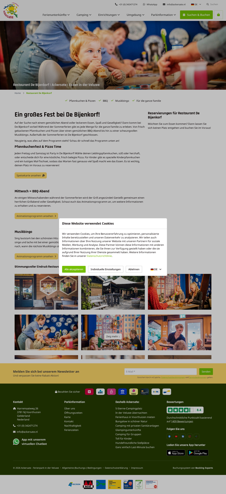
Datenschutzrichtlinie (99, 256)
